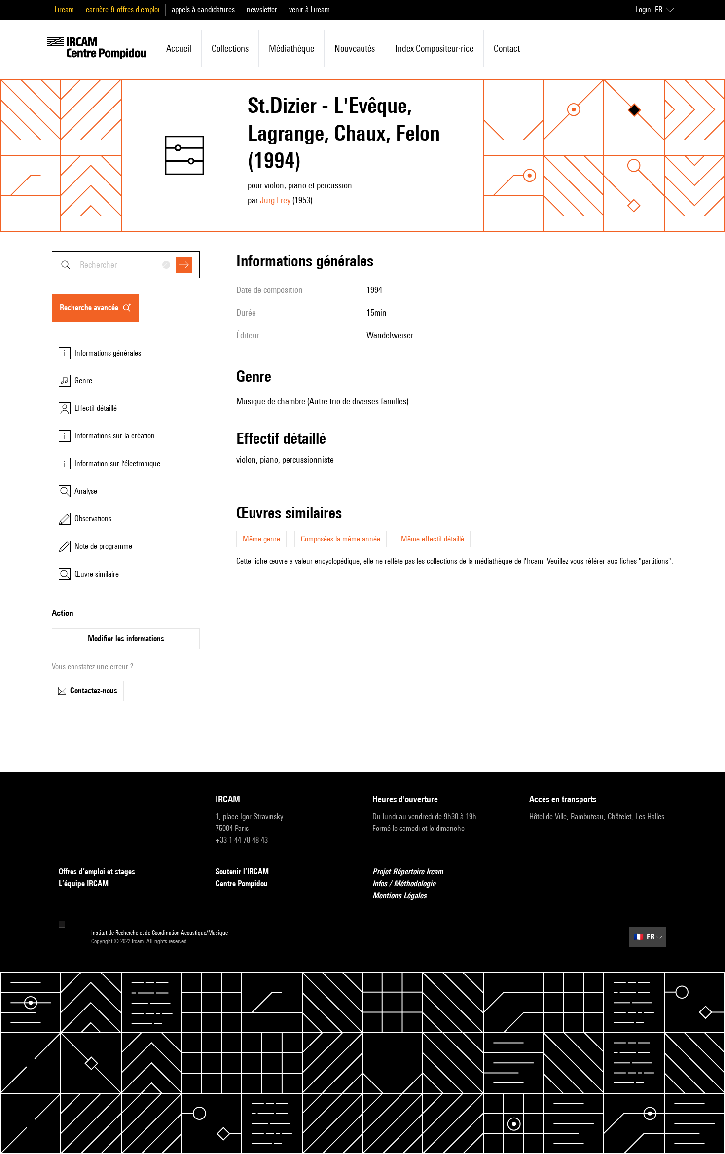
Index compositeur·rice (434, 48)
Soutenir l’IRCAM (242, 871)
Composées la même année (340, 538)
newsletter (262, 9)
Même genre (261, 538)
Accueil (178, 48)
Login (643, 9)
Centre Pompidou (242, 883)
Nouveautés (354, 48)
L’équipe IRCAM (84, 883)
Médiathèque (291, 48)
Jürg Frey (275, 200)
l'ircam (64, 9)
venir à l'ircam (309, 9)
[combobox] (126, 264)
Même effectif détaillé (432, 538)
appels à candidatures (203, 9)
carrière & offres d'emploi (122, 9)
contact (507, 48)
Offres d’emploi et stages (97, 871)
